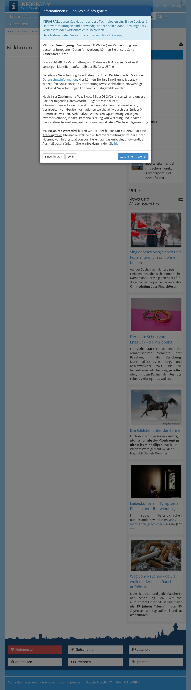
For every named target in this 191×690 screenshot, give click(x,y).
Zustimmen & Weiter (133, 156)
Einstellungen (53, 156)
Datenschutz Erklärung (106, 35)
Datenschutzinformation (60, 79)
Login (71, 156)
